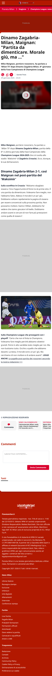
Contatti (5, 654)
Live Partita (6, 616)
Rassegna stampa (9, 584)
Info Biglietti (7, 594)
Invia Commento (38, 467)
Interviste (6, 600)
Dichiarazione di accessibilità (14, 667)
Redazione (6, 651)
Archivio (5, 658)
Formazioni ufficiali (9, 626)
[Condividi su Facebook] (7, 74)
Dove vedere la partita (11, 632)
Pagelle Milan (7, 619)
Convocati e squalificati (11, 635)
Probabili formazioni (10, 623)
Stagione (22, 9)
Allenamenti (7, 597)
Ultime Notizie (7, 581)
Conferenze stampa (10, 603)
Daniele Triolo (21, 75)
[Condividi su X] (11, 74)
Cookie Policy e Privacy (11, 664)
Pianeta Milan (8, 9)
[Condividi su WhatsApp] (2, 74)
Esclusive (5, 587)
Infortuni (5, 591)
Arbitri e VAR (7, 639)
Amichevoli (6, 629)
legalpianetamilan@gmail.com (14, 556)
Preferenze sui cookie (10, 671)
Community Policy (9, 661)
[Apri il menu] (3, 2)
